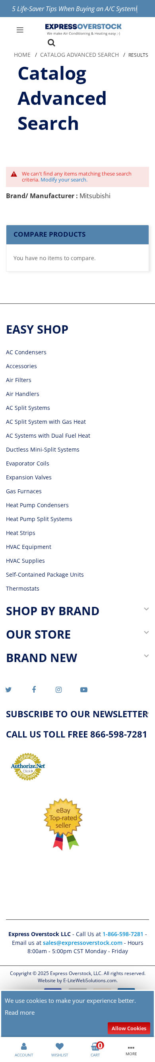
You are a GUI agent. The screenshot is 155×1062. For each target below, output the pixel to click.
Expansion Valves (29, 477)
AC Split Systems (28, 407)
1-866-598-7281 (124, 934)
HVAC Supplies (25, 560)
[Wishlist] (60, 1045)
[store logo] (83, 30)
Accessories (21, 366)
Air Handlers (22, 394)
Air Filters (18, 380)
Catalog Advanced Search (79, 54)
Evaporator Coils (27, 463)
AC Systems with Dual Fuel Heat (48, 435)
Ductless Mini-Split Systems (42, 449)
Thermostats (22, 588)
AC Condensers (26, 352)
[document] (77, 1014)
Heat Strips (20, 533)
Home (22, 54)
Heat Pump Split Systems (39, 519)
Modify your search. (64, 179)
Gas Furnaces (24, 491)
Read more (20, 1012)
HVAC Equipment (28, 546)
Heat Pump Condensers (37, 505)
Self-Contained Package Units (45, 574)
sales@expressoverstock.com (82, 942)
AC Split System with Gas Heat (46, 421)
